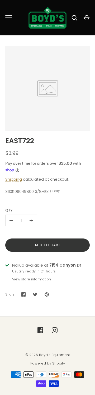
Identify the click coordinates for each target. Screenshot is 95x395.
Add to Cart (48, 245)
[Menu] (9, 18)
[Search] (74, 18)
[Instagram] (54, 330)
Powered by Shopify (47, 363)
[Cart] (86, 18)
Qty (9, 210)
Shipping (13, 179)
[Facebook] (40, 330)
